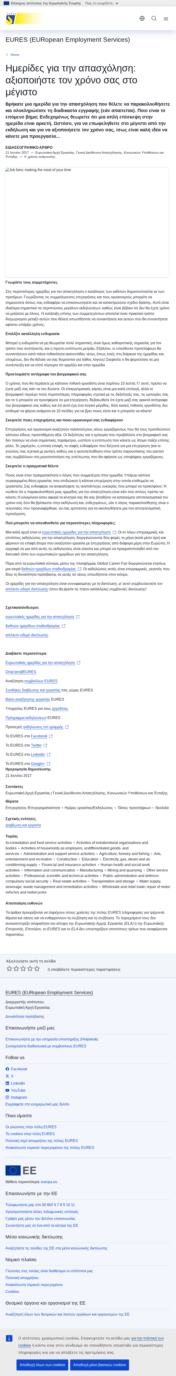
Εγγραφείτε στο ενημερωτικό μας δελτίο (37, 1104)
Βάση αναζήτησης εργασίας (28, 699)
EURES (51, 681)
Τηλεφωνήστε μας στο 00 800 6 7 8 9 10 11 (40, 1205)
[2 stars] (13, 968)
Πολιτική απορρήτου (22, 1278)
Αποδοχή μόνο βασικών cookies (99, 1365)
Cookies (12, 1292)
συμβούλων (34, 681)
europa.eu (49, 1182)
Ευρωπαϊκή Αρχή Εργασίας (28, 793)
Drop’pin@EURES (21, 672)
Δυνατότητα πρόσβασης (25, 1016)
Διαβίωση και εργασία (23, 825)
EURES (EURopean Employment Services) (49, 992)
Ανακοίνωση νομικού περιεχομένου (34, 1285)
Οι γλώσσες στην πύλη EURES (31, 1127)
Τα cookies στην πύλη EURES (30, 1134)
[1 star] (9, 968)
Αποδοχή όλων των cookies (42, 1365)
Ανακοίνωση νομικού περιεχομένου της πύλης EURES (50, 1148)
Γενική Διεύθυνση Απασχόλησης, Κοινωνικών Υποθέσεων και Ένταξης (110, 793)
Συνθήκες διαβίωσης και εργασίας (33, 690)
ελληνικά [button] (142, 18)
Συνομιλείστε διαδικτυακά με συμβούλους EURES (46, 1046)
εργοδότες (60, 709)
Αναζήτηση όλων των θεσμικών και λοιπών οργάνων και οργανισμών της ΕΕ (68, 1314)
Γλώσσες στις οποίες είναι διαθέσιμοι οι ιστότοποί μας (49, 1271)
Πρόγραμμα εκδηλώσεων (26, 718)
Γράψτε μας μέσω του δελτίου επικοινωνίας (40, 1219)
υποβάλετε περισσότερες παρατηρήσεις (86, 969)
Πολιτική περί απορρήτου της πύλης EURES (42, 1141)
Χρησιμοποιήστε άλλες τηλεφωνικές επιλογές (42, 1212)
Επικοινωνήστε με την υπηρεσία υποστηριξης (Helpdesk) (52, 1039)
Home (15, 54)
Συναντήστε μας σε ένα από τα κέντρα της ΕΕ (42, 1225)
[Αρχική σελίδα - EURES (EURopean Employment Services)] (29, 18)
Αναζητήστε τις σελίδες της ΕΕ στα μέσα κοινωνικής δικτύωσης (56, 1248)
